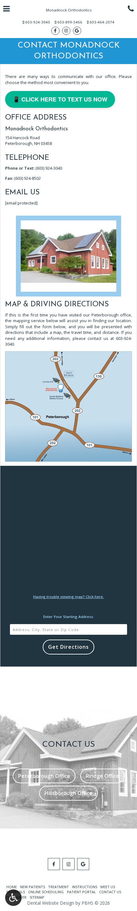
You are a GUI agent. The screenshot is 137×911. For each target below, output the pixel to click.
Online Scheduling (46, 891)
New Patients (32, 886)
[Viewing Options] (13, 897)
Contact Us (110, 891)
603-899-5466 (69, 22)
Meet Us (107, 886)
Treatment (58, 886)
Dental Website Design (50, 903)
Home (11, 886)
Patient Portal (81, 891)
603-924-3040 (37, 22)
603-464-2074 (102, 22)
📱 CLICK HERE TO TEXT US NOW (60, 99)
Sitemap (37, 897)
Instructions (84, 886)
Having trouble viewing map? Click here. (68, 596)
